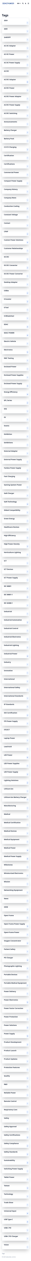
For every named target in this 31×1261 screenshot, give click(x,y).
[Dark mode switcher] (25, 3)
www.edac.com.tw (11, 1257)
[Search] (23, 3)
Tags (3, 1253)
